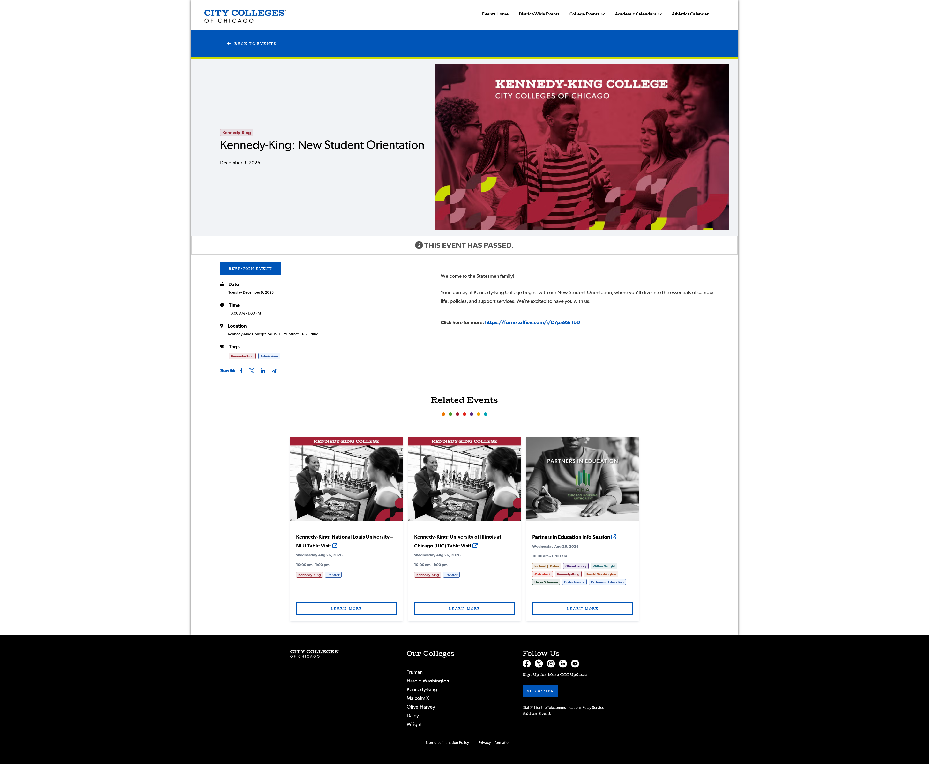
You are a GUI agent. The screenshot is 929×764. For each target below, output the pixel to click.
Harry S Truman (546, 582)
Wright (414, 724)
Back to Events (255, 43)
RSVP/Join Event (250, 268)
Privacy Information (495, 743)
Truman (415, 672)
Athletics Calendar (690, 14)
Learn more (346, 608)
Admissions (269, 356)
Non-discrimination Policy (447, 743)
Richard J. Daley (546, 566)
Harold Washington (601, 574)
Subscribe (540, 691)
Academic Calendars (635, 14)
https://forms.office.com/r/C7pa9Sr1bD (532, 322)
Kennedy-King (236, 133)
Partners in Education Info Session (571, 537)
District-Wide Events (539, 14)
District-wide (574, 582)
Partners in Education (607, 582)
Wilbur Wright (604, 566)
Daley (413, 715)
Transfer (333, 575)
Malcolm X (542, 574)
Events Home (495, 14)
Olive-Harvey (575, 566)
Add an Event (537, 714)
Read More (346, 482)
